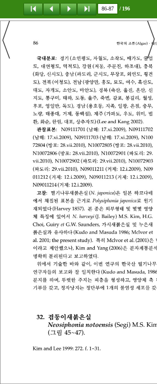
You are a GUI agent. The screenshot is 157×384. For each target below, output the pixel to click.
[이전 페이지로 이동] (51, 9)
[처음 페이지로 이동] (33, 9)
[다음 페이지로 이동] (68, 9)
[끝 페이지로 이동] (86, 9)
